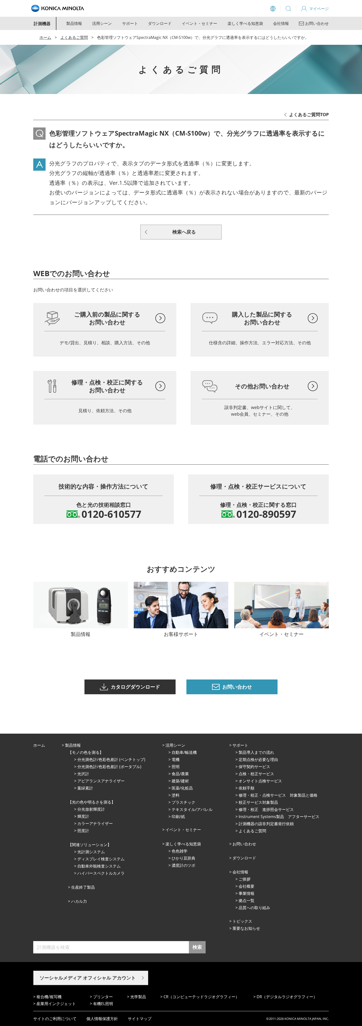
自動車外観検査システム (99, 866)
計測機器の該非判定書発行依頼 (266, 823)
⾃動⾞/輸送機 (184, 752)
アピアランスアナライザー (101, 781)
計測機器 (42, 23)
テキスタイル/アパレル (192, 809)
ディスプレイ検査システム (101, 859)
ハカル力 (79, 901)
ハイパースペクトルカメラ (101, 873)
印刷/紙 (178, 816)
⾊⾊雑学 (179, 851)
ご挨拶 (244, 879)
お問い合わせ (244, 844)
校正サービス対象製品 (258, 802)
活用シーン (102, 23)
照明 (176, 766)
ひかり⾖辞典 (183, 858)
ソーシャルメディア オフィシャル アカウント (88, 978)
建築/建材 (180, 781)
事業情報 (246, 893)
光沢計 (83, 773)
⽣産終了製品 (83, 887)
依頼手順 (246, 788)
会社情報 (281, 23)
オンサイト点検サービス (260, 781)
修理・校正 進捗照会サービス (266, 809)
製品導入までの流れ (256, 752)
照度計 (83, 830)
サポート (130, 23)
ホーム (45, 37)
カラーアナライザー (95, 823)
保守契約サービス (254, 766)
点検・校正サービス (256, 773)
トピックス (242, 921)
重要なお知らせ (246, 928)
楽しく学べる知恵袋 (245, 23)
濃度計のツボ (183, 865)
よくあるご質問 (74, 37)
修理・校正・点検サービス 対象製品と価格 (278, 795)
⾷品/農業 (180, 773)
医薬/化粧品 (182, 788)
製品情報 (74, 23)
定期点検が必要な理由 (258, 759)
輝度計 (83, 816)
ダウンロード (160, 23)
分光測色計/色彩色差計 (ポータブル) (109, 766)
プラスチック (183, 802)
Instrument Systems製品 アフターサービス (279, 816)
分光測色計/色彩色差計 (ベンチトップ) (111, 759)
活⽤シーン (175, 745)
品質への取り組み (254, 907)
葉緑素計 (85, 788)
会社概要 (246, 886)
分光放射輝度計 (91, 809)
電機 (176, 759)
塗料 (176, 795)
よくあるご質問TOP (309, 114)
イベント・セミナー (199, 23)
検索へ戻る (184, 232)
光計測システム (91, 851)
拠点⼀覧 (246, 900)
